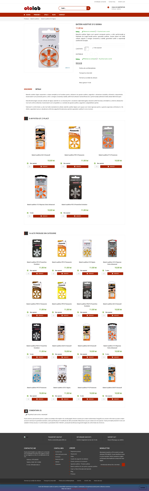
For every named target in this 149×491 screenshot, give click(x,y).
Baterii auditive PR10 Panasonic (62, 304)
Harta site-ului (98, 480)
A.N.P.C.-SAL (87, 480)
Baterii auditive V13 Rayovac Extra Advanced (41, 204)
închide (142, 487)
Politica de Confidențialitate (79, 488)
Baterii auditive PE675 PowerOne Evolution (87, 305)
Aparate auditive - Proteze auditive (80, 464)
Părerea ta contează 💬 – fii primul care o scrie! (96, 31)
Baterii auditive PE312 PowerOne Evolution (37, 347)
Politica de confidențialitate (66, 480)
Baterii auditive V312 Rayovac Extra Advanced (112, 263)
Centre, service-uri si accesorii (79, 461)
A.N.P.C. (79, 480)
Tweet (91, 54)
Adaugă (44, 166)
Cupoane (57, 464)
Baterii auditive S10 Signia (87, 262)
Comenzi (57, 457)
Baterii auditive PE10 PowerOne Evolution (36, 263)
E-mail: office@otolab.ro (33, 464)
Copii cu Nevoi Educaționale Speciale (81, 469)
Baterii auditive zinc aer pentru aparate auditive (84, 466)
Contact (62, 15)
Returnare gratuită (84, 437)
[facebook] (25, 2)
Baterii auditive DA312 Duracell (61, 346)
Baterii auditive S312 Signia (61, 387)
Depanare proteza (76, 451)
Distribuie (86, 54)
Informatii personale (61, 454)
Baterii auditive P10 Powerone (87, 387)
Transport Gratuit (55, 437)
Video (72, 456)
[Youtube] (34, 2)
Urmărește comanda (100, 1)
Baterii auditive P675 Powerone (36, 387)
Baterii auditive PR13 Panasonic (74, 155)
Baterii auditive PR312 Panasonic (36, 304)
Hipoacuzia (74, 454)
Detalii (38, 89)
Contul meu (112, 1)
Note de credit (59, 459)
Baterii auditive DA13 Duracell (41, 155)
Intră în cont (121, 1)
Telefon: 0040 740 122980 (34, 462)
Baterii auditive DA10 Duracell (87, 346)
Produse (37, 15)
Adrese (57, 462)
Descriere (28, 89)
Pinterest (95, 54)
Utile (46, 15)
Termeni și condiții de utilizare (32, 480)
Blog (54, 15)
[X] (29, 2)
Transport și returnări (50, 480)
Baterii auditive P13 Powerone (108, 155)
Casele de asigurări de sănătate (79, 459)
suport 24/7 (112, 437)
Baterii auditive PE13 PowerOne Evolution (74, 204)
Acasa (28, 15)
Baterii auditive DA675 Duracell (112, 387)
